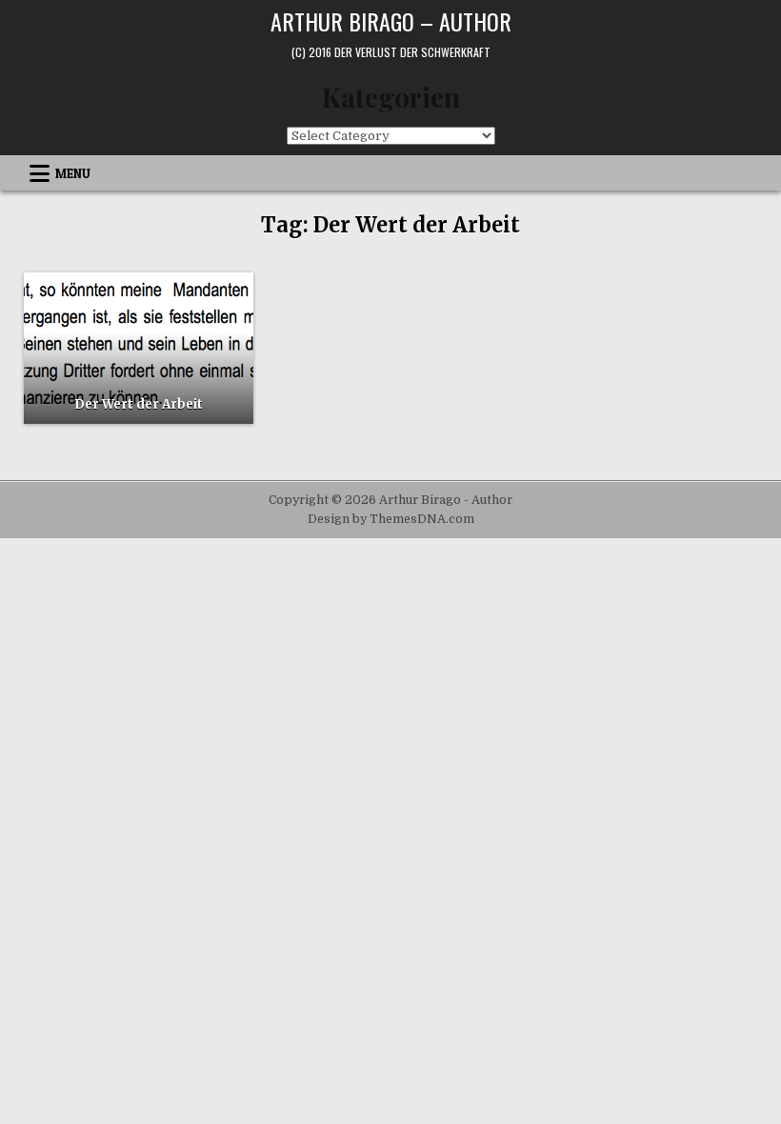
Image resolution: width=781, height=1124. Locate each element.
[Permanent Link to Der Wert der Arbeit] (138, 347)
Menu (72, 173)
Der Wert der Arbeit (138, 404)
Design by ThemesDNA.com (391, 519)
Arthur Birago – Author (390, 21)
